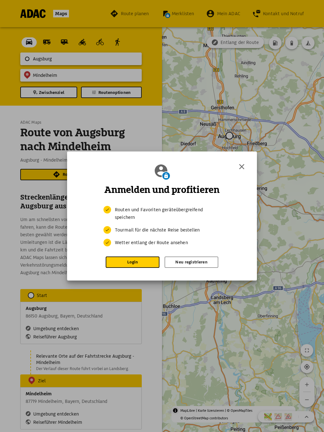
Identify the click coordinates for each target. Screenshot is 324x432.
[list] (162, 226)
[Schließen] (241, 166)
